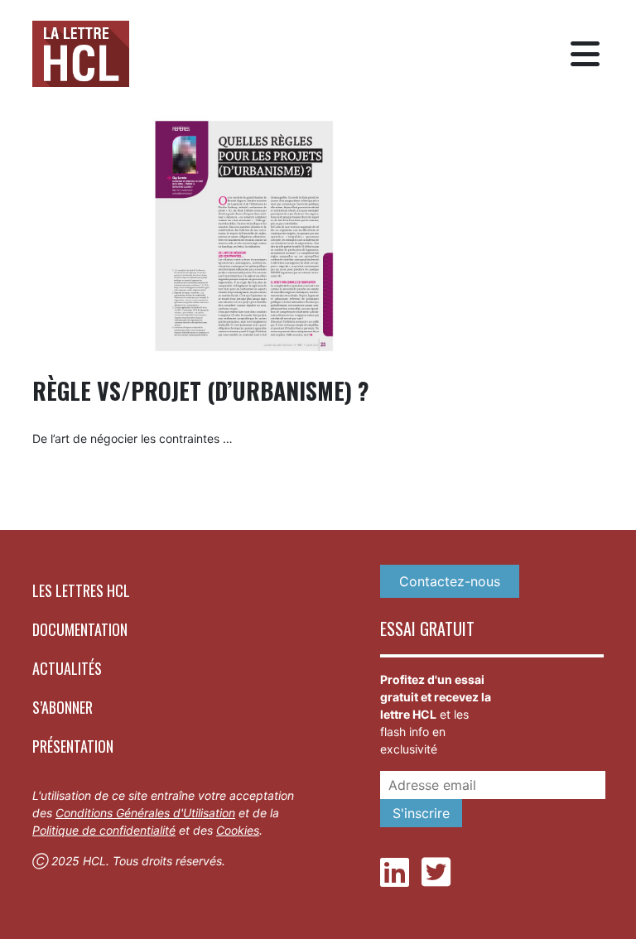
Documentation (80, 629)
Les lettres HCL (81, 590)
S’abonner (62, 707)
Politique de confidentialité (104, 830)
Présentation (72, 746)
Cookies (237, 830)
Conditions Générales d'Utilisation (145, 813)
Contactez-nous (449, 581)
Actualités (67, 668)
